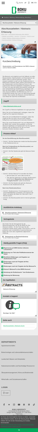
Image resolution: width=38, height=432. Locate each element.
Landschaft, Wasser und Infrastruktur (13, 359)
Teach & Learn (30, 36)
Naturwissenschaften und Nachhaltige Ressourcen (18, 366)
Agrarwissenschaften (8, 345)
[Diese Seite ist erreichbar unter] (35, 42)
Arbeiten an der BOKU (7, 36)
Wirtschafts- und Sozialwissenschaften (14, 379)
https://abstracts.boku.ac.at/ (12, 106)
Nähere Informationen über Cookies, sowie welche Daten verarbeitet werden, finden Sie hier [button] (17, 425)
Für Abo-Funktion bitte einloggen (11, 214)
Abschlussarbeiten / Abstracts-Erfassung (12, 40)
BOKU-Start (4, 34)
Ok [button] (19, 430)
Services (17, 36)
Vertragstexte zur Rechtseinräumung (16, 236)
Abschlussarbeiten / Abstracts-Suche (14, 325)
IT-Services (23, 36)
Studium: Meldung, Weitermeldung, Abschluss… (18, 17)
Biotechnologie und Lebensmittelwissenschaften (17, 352)
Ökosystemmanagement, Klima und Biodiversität (17, 372)
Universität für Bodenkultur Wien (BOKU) (18, 34)
